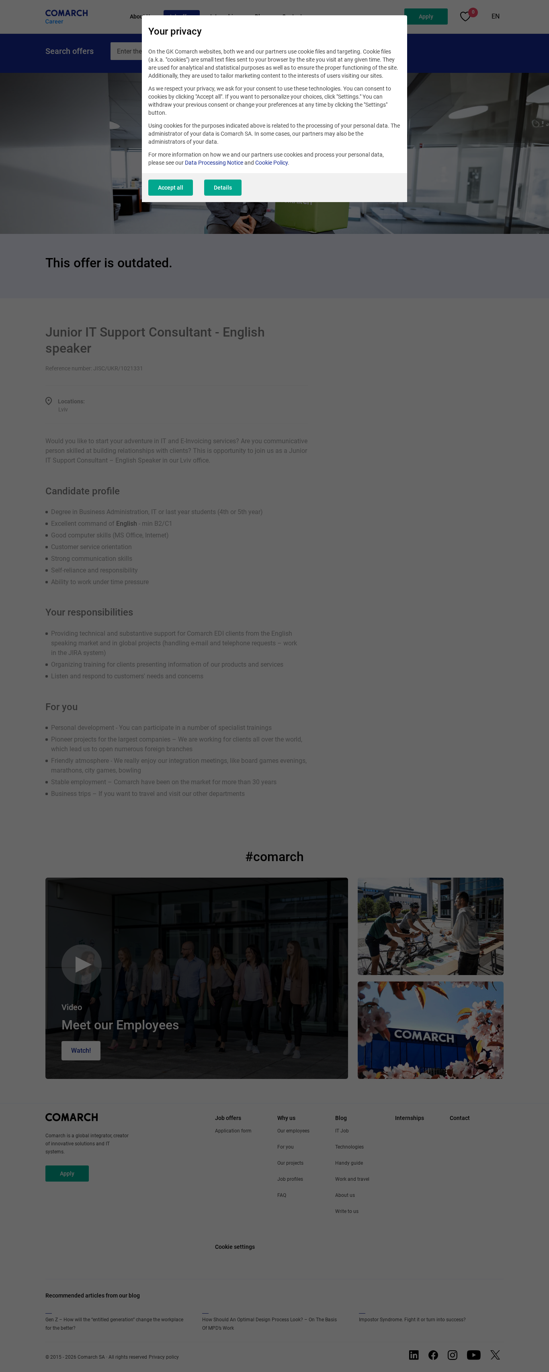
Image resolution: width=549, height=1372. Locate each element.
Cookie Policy (271, 162)
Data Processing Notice (214, 162)
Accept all (170, 187)
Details (223, 187)
